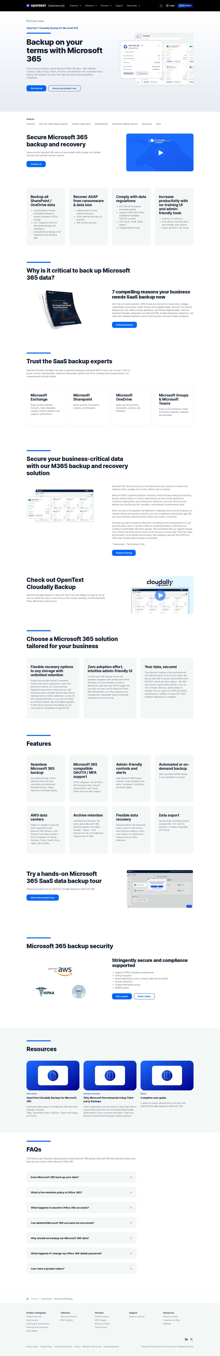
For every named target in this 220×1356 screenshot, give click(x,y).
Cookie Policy (46, 1346)
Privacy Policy (32, 1346)
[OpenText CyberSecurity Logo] (45, 5)
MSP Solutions (67, 1320)
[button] (75, 5)
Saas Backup (46, 1299)
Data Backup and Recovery (38, 1324)
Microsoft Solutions (69, 1316)
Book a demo (186, 5)
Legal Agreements (111, 1346)
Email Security (32, 1320)
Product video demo (81, 124)
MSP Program (100, 1320)
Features (30, 124)
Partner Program (102, 1316)
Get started (36, 88)
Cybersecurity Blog (171, 1320)
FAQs (158, 124)
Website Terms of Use (92, 1346)
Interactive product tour (64, 88)
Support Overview (137, 1316)
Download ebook (124, 325)
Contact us (36, 164)
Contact (77, 1346)
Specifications (101, 124)
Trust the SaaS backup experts (53, 124)
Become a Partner (102, 1324)
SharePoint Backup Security (125, 124)
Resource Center (170, 1316)
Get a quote (122, 996)
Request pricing (124, 553)
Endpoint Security (34, 1316)
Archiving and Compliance (37, 1327)
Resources (147, 124)
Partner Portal (101, 1327)
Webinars (167, 1324)
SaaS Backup (32, 1331)
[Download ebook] (167, 1076)
